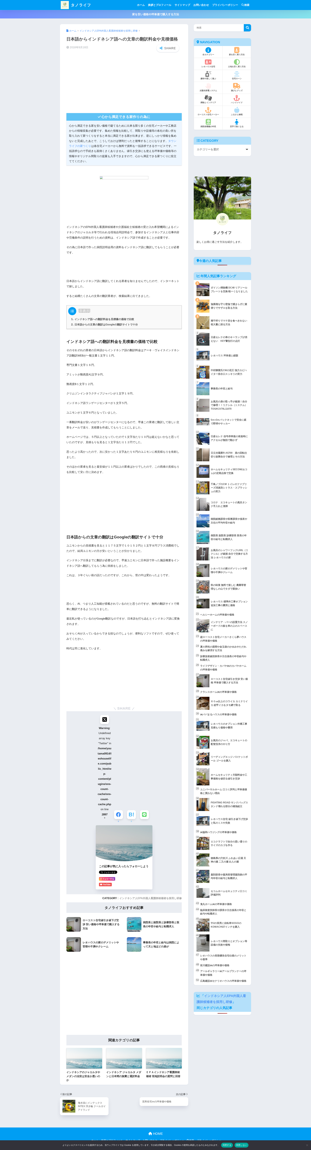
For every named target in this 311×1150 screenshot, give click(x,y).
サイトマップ (182, 5)
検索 (246, 5)
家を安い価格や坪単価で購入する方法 (155, 14)
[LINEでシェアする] (144, 814)
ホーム (141, 5)
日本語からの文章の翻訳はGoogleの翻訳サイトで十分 (104, 324)
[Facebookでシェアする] (118, 814)
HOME (157, 1133)
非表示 (84, 311)
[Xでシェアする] (104, 719)
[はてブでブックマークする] (131, 814)
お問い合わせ (201, 5)
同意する (227, 1145)
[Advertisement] (124, 85)
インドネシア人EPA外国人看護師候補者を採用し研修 (150, 898)
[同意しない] (307, 1145)
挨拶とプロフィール (159, 5)
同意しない (241, 1145)
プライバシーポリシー (225, 5)
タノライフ (80, 5)
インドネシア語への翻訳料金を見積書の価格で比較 (102, 319)
